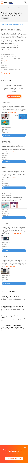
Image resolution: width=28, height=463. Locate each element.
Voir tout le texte (12, 112)
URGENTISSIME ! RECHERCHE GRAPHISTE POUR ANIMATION (11, 326)
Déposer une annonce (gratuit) (14, 458)
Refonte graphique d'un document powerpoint (12, 316)
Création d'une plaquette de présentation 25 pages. (10, 297)
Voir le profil (7, 135)
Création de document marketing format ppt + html (12, 307)
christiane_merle (6, 141)
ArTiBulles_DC (6, 256)
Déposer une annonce (14, 96)
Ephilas (4, 167)
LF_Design (5, 223)
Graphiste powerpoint (7, 61)
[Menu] (25, 2)
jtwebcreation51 (6, 193)
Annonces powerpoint (10, 6)
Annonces (3, 6)
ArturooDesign (6, 102)
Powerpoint (5, 18)
